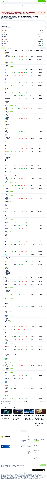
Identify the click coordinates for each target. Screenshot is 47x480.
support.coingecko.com (25, 13)
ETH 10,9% (33, 5)
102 (31, 401)
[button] (23, 431)
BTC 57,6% (30, 5)
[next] (34, 401)
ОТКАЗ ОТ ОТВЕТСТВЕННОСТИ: (6, 472)
